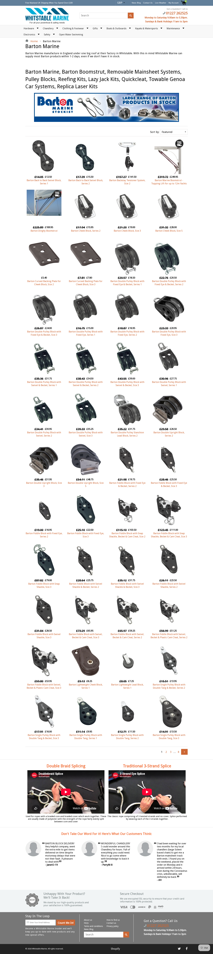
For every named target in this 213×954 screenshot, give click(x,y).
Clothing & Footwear (73, 28)
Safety (47, 34)
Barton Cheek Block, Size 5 (169, 230)
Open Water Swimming (71, 34)
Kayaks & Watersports (146, 28)
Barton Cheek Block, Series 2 (85, 230)
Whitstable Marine (39, 949)
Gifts (95, 28)
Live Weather (160, 3)
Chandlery (48, 28)
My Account (174, 3)
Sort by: (154, 131)
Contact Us (148, 3)
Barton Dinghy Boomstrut (44, 230)
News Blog (136, 3)
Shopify (115, 948)
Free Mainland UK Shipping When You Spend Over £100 (49, 3)
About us (88, 920)
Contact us (111, 923)
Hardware (29, 28)
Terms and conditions (93, 926)
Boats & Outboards (116, 28)
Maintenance (173, 28)
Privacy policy (112, 926)
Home (34, 41)
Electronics (29, 34)
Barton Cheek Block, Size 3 (127, 230)
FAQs (86, 923)
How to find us (113, 920)
